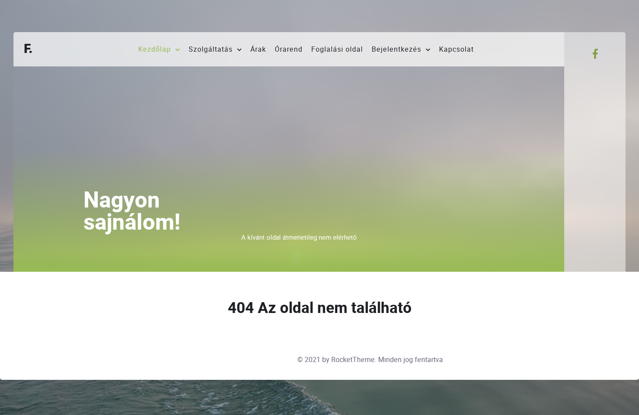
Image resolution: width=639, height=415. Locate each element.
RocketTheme (353, 360)
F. (28, 49)
